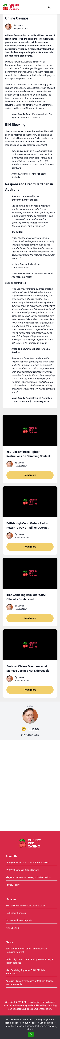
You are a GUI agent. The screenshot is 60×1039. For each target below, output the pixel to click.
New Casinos (12, 928)
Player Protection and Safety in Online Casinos (29, 877)
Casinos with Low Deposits (19, 920)
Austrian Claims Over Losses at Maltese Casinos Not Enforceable (29, 983)
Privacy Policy (13, 885)
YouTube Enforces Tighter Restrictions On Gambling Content (26, 950)
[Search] (49, 7)
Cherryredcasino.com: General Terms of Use (27, 862)
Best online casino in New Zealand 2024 (25, 905)
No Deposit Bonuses (16, 913)
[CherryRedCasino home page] (18, 7)
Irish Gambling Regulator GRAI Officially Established (25, 972)
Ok (30, 1034)
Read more (30, 475)
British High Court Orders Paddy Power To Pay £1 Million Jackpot (30, 961)
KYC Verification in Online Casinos (22, 870)
